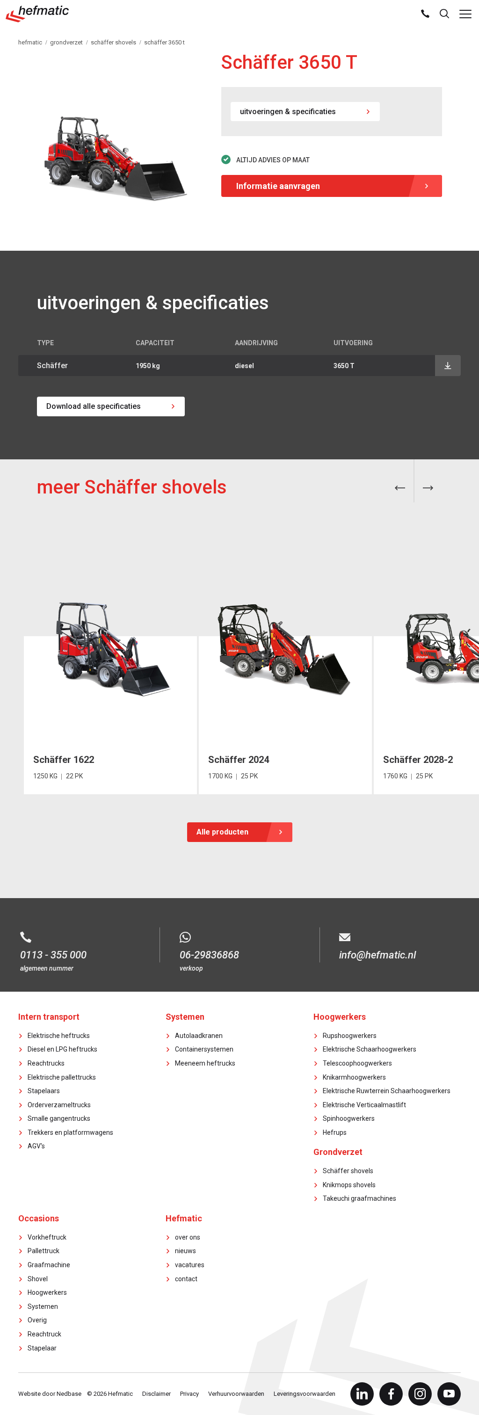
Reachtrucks (46, 1063)
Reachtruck (44, 1334)
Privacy (189, 1393)
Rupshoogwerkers (350, 1035)
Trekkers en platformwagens (70, 1132)
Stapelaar (42, 1348)
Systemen (43, 1306)
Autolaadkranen (199, 1035)
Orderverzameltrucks (59, 1105)
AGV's (36, 1146)
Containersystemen (204, 1049)
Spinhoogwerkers (349, 1118)
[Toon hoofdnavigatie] (465, 14)
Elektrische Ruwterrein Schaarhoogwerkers (386, 1091)
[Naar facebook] (391, 1394)
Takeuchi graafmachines (359, 1198)
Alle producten (222, 831)
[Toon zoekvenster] (444, 14)
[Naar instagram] (420, 1394)
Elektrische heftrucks (59, 1035)
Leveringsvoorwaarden (304, 1393)
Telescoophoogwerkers (357, 1063)
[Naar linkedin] (362, 1394)
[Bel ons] (425, 14)
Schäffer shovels (348, 1171)
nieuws (185, 1251)
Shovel (38, 1279)
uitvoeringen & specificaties (288, 111)
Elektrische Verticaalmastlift (364, 1105)
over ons (187, 1237)
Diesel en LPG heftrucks (62, 1049)
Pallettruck (43, 1251)
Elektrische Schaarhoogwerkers (369, 1049)
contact (186, 1279)
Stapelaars (44, 1091)
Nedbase (69, 1393)
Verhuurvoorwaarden (236, 1393)
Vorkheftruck (47, 1237)
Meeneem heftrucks (205, 1063)
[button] (400, 488)
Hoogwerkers (47, 1292)
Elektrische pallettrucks (62, 1077)
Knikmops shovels (349, 1185)
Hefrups (335, 1132)
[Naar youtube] (449, 1394)
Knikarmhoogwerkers (354, 1077)
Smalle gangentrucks (59, 1118)
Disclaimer (156, 1393)
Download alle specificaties (93, 406)
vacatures (189, 1265)
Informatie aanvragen (278, 186)
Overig (37, 1320)
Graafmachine (49, 1265)
